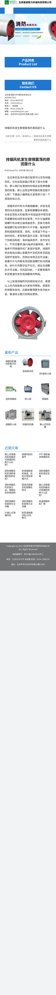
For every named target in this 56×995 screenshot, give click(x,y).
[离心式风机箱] (45, 414)
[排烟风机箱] (28, 414)
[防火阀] (28, 389)
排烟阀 (45, 398)
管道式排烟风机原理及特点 (27, 487)
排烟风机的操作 (27, 455)
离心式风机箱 (45, 425)
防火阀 (28, 398)
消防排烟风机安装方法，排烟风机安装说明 (10, 488)
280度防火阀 (45, 373)
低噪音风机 (28, 371)
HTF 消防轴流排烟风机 (44, 455)
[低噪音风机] (28, 362)
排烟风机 (12, 206)
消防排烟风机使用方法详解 (10, 504)
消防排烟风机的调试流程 (44, 473)
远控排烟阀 (11, 398)
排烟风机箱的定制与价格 (11, 364)
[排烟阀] (45, 389)
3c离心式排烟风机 (10, 514)
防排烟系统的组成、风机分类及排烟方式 (27, 474)
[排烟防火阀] (11, 414)
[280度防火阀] (45, 364)
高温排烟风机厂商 (44, 502)
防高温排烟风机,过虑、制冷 (27, 515)
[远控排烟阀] (11, 389)
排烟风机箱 (28, 424)
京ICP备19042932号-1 (34, 554)
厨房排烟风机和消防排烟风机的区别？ (10, 474)
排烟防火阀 (11, 424)
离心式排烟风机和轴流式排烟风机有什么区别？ (10, 459)
